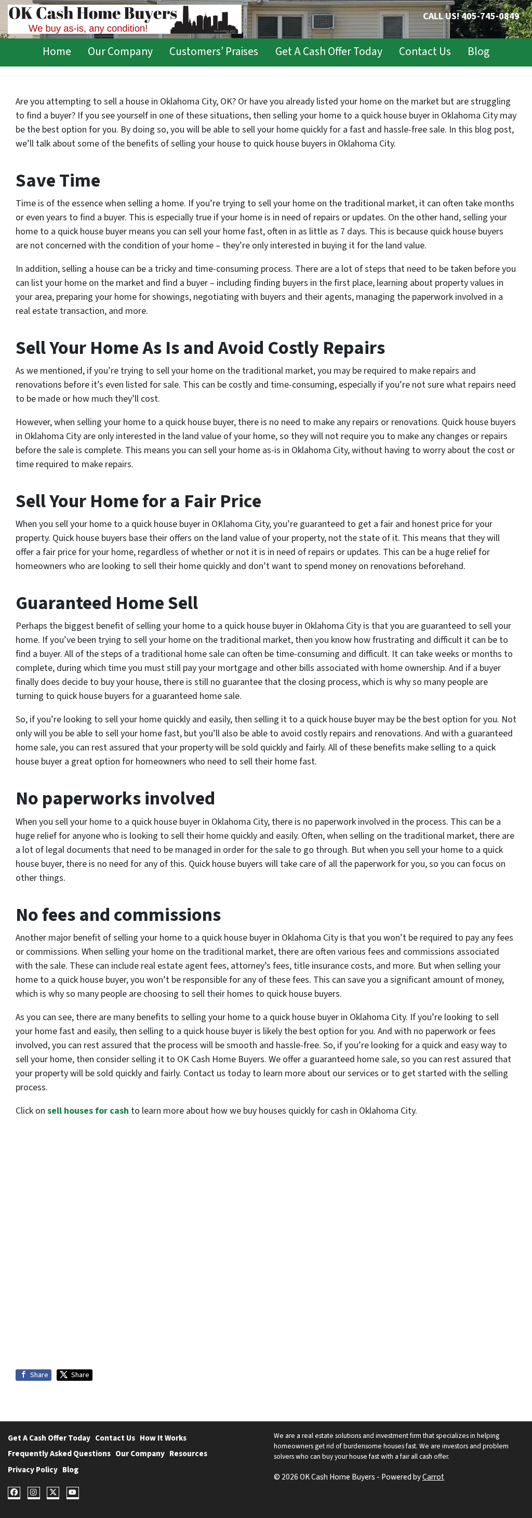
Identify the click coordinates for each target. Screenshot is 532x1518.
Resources (188, 1453)
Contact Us (425, 52)
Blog (478, 52)
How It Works (163, 1438)
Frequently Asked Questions (59, 1453)
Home (57, 52)
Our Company (120, 52)
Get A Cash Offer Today (328, 52)
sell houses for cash (88, 1110)
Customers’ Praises (213, 52)
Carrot (433, 1477)
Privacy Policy (33, 1469)
